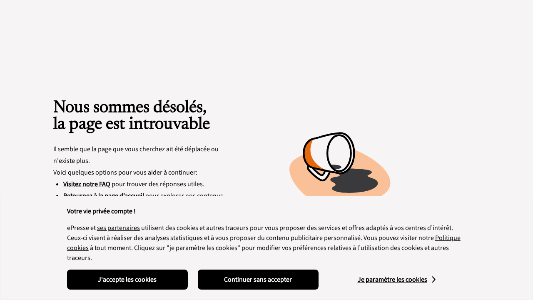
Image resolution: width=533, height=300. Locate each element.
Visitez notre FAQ (86, 184)
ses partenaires (118, 227)
